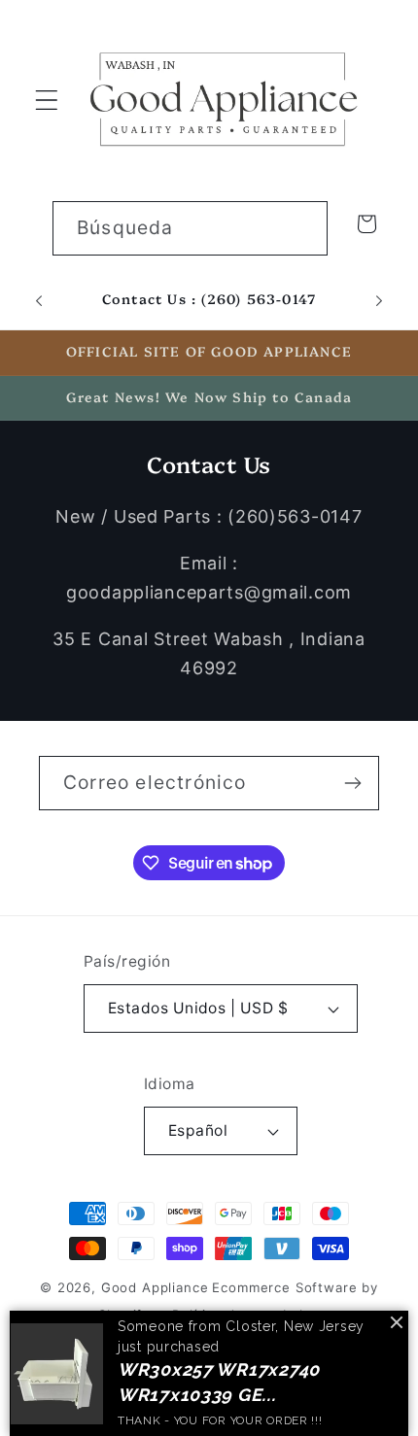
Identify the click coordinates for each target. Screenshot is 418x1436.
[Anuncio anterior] (38, 300)
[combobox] (190, 228)
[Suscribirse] (352, 783)
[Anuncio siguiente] (379, 300)
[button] (47, 99)
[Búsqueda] (301, 228)
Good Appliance (155, 1287)
